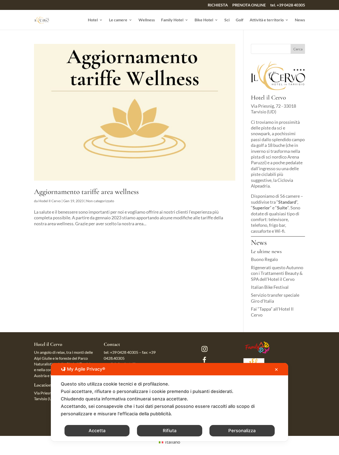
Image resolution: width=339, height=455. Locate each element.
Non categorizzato (100, 201)
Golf (239, 20)
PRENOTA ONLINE (249, 5)
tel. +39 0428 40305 (287, 5)
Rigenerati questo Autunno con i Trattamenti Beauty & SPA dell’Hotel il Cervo (277, 273)
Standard (287, 202)
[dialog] (169, 402)
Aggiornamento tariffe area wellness (86, 191)
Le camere (118, 20)
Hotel (93, 20)
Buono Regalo (264, 259)
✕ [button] (276, 369)
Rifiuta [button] (169, 430)
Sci (227, 20)
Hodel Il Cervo (49, 201)
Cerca (298, 49)
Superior (261, 207)
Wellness (146, 20)
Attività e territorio (267, 20)
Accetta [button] (97, 430)
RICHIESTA (218, 5)
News (300, 20)
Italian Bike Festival (270, 287)
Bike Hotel (204, 20)
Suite (282, 207)
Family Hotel (172, 20)
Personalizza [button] (242, 430)
